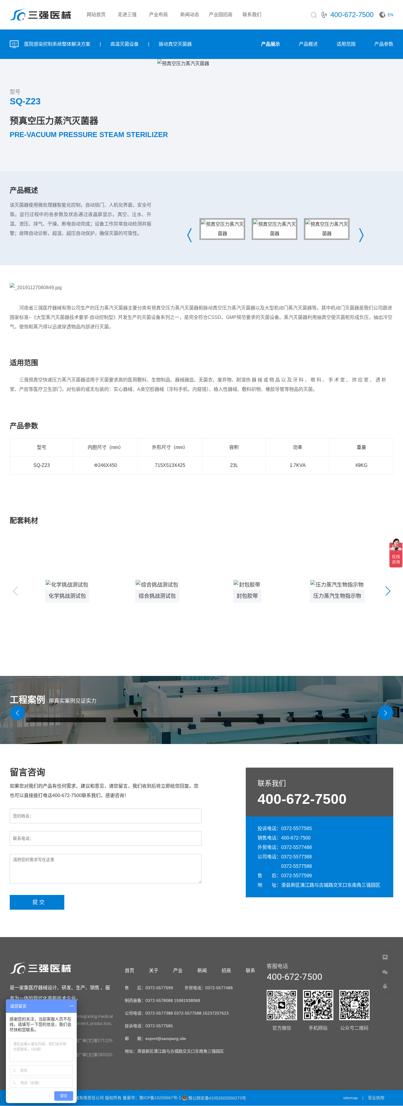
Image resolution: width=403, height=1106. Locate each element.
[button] (388, 591)
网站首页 (96, 14)
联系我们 (252, 14)
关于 (153, 970)
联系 (250, 970)
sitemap (350, 1097)
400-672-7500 (302, 799)
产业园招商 (220, 14)
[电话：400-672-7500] (385, 957)
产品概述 (308, 44)
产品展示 (270, 44)
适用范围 (346, 44)
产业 (178, 970)
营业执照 (376, 1097)
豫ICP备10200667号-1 (160, 1097)
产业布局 (158, 14)
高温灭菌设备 (124, 44)
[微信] (385, 972)
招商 (226, 970)
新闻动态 (189, 14)
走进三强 (127, 14)
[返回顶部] (385, 987)
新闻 (202, 970)
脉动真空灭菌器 (175, 44)
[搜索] (313, 14)
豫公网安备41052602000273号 (217, 1098)
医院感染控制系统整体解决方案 (57, 44)
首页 (129, 970)
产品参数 (383, 44)
